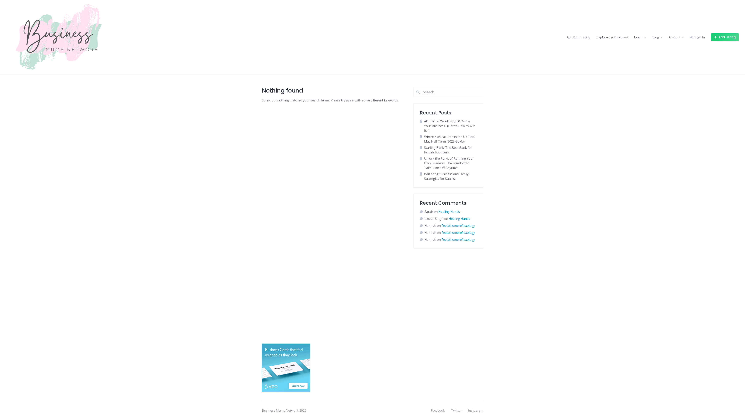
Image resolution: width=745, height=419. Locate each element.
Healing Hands (449, 212)
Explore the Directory (612, 37)
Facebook (438, 410)
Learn (638, 37)
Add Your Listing (579, 37)
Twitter (456, 410)
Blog (655, 37)
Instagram (475, 410)
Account (674, 37)
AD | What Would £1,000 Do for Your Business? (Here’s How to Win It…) (449, 126)
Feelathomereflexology (458, 225)
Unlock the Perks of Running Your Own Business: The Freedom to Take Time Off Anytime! (449, 163)
